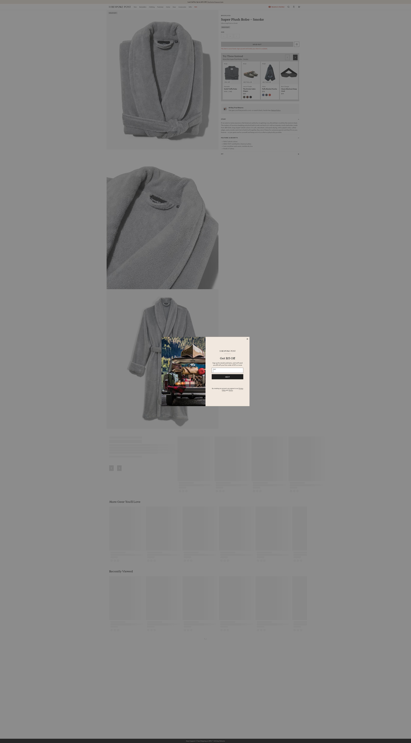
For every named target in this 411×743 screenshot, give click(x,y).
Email (214, 369)
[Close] (247, 339)
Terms (231, 390)
